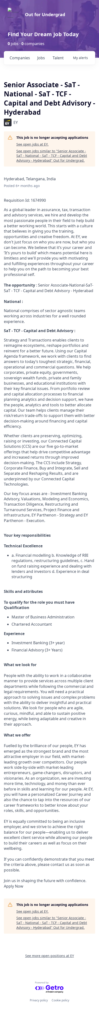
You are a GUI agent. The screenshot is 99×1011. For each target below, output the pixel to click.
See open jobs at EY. (32, 144)
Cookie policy (60, 1000)
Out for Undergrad (45, 14)
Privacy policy (39, 1000)
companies (20, 57)
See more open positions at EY (49, 955)
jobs (41, 57)
